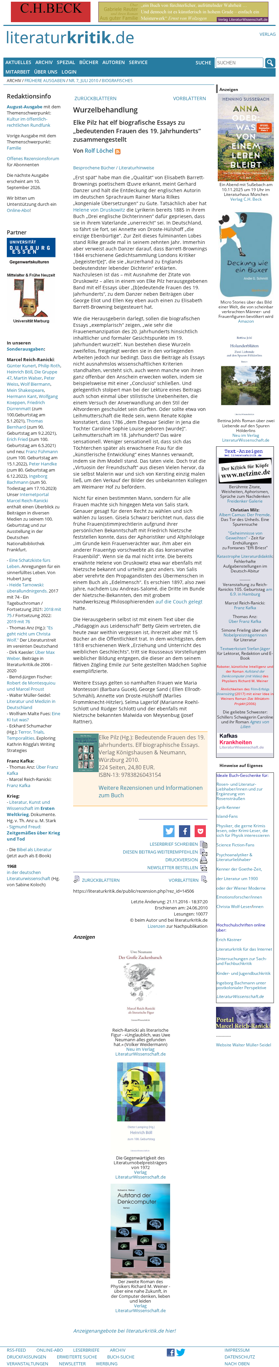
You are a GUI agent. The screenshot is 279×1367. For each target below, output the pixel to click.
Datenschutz (240, 1357)
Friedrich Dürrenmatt (26, 405)
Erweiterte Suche (77, 1357)
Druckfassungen (26, 1357)
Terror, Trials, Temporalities (26, 735)
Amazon (246, 321)
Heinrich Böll (19, 372)
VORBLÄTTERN (190, 98)
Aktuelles (18, 62)
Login (69, 71)
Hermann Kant (22, 396)
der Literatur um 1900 (237, 878)
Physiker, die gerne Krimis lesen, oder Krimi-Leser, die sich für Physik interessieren (242, 830)
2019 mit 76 (18, 621)
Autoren (113, 62)
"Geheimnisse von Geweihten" (244, 535)
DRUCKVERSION (181, 860)
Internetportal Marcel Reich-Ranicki (28, 497)
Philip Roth (49, 366)
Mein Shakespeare (25, 390)
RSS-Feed (16, 1350)
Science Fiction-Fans (235, 844)
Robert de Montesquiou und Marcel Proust (31, 686)
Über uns (46, 71)
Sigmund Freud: (33, 833)
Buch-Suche (120, 1357)
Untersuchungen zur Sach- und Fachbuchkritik (241, 961)
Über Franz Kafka (245, 621)
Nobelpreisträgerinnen (245, 635)
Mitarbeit (17, 71)
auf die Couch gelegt (178, 601)
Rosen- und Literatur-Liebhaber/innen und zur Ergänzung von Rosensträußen (239, 791)
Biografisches (117, 80)
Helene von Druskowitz (99, 209)
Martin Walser (28, 378)
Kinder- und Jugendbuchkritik (243, 973)
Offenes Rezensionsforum (33, 158)
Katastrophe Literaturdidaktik (244, 556)
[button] (169, 831)
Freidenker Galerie (245, 501)
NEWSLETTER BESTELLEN (172, 867)
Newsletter (72, 1364)
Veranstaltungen (27, 1364)
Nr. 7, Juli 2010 (83, 80)
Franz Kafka (18, 785)
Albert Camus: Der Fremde (244, 514)
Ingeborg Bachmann (27, 479)
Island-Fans (227, 816)
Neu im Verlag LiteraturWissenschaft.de (140, 1051)
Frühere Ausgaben (44, 80)
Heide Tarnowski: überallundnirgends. (27, 588)
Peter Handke (43, 464)
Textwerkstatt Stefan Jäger (245, 648)
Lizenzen (156, 926)
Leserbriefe (86, 1350)
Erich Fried (17, 439)
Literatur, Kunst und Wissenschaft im (31, 808)
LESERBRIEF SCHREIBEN (174, 844)
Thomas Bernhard (25, 424)
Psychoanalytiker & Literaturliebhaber (234, 857)
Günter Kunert (21, 366)
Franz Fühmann (42, 451)
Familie (14, 148)
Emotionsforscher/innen (239, 897)
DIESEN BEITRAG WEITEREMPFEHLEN (160, 852)
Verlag (268, 34)
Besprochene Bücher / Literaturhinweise (113, 168)
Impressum (237, 1350)
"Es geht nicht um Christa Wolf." (30, 634)
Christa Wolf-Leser (233, 906)
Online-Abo (18, 210)
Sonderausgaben (25, 349)
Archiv (44, 62)
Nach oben (237, 1364)
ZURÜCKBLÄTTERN (95, 98)
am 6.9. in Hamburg (251, 591)
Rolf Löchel (99, 150)
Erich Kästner (229, 939)
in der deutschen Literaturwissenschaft (28, 875)
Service (138, 62)
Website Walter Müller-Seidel (243, 1044)
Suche (203, 62)
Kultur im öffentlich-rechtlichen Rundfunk (28, 122)
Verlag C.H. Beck (246, 199)
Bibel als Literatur (34, 849)
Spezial (66, 62)
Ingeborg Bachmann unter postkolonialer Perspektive (241, 985)
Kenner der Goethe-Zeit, (239, 869)
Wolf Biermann (35, 384)
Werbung (106, 1364)
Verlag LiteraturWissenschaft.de (140, 1174)
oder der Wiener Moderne (241, 888)
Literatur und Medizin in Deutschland (31, 704)
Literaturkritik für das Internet (244, 949)
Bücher (88, 62)
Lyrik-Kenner (228, 807)
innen (258, 906)
